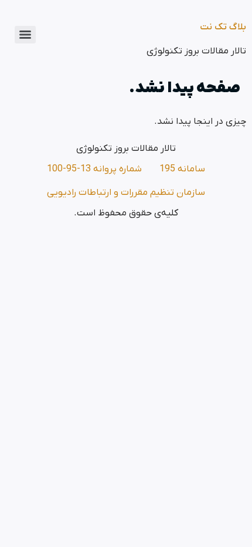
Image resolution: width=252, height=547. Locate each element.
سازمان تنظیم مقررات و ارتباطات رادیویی (126, 192)
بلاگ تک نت (223, 27)
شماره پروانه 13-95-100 (94, 169)
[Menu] (25, 34)
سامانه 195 (182, 169)
